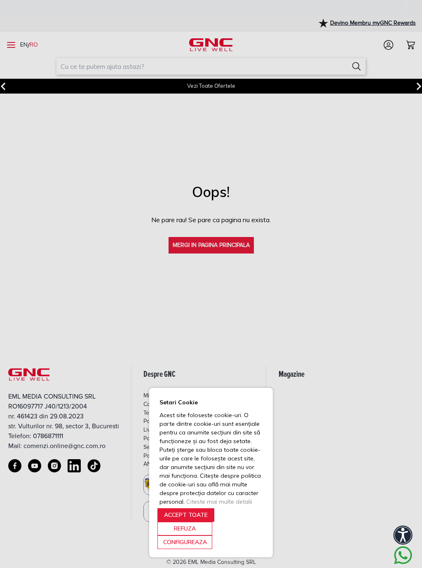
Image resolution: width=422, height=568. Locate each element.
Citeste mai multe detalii (219, 501)
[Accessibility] (403, 535)
